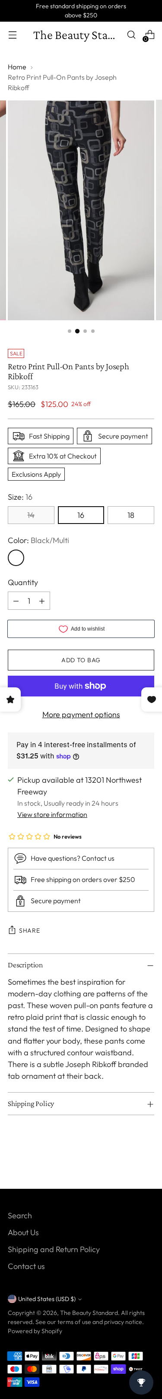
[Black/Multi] (16, 558)
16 (80, 515)
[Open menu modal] (12, 35)
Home (17, 66)
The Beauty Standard (89, 1313)
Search (20, 1215)
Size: (20, 497)
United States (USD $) (47, 1299)
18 (130, 515)
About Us (23, 1232)
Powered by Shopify (35, 1331)
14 (31, 515)
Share (29, 930)
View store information (52, 814)
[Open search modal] (131, 35)
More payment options (81, 714)
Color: (38, 540)
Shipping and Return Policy (54, 1249)
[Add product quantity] (42, 600)
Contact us (26, 1266)
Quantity (23, 582)
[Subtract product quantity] (16, 600)
